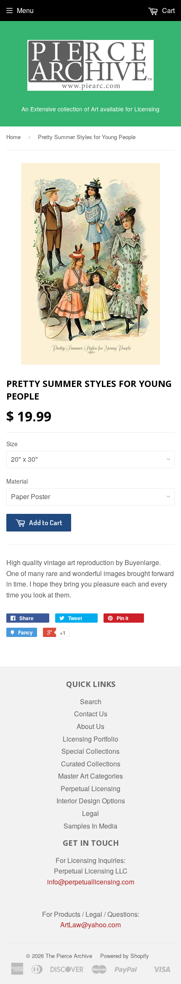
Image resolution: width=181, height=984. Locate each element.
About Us (90, 726)
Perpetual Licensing (90, 788)
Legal (90, 813)
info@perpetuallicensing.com (90, 882)
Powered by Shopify (124, 956)
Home (13, 137)
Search (90, 701)
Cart (167, 10)
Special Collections (90, 751)
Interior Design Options (90, 800)
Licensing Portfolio (90, 739)
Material (17, 481)
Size (12, 443)
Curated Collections (90, 763)
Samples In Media (90, 826)
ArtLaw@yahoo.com (90, 924)
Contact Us (90, 713)
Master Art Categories (90, 776)
